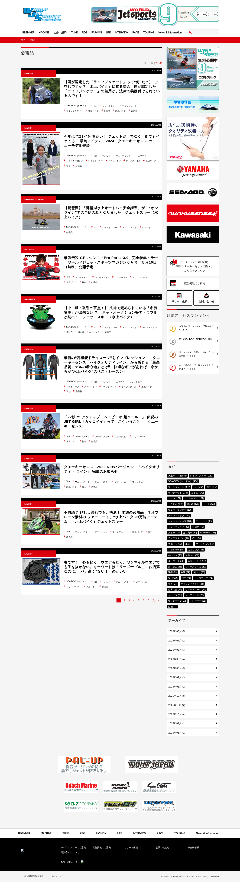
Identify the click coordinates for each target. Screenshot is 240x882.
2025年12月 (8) (177, 695)
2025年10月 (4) (177, 714)
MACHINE (44, 32)
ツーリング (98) (204, 521)
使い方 (69, 332)
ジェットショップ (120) (180, 521)
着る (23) (172, 583)
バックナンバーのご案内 (73, 847)
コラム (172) (197, 492)
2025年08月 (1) (177, 732)
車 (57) (188, 544)
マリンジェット (129, 106)
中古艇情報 (193, 847)
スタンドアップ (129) (179, 515)
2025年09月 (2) (177, 723)
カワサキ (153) (175, 504)
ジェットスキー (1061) (201, 475)
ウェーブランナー (124, 156)
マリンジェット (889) (179, 487)
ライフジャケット (74, 111)
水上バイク (120, 111)
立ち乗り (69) (190, 532)
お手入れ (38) (192, 555)
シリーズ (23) (175, 595)
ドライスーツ (72, 386)
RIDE (84, 32)
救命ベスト (93, 111)
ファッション (114, 161)
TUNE (74, 32)
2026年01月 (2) (177, 686)
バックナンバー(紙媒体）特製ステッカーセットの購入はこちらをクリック (194, 266)
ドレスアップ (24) (203, 578)
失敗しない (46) (196, 549)
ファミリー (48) (176, 549)
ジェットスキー (109, 106)
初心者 (107, 111)
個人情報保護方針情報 (34, 876)
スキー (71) (174, 532)
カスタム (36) (175, 566)
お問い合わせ (206, 301)
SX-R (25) (173, 578)
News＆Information (34, 199)
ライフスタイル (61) (178, 538)
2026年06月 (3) (177, 649)
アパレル (106, 156)
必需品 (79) (198, 527)
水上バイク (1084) (177, 475)
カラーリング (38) (197, 561)
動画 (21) (172, 606)
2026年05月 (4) (177, 659)
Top (95, 106)
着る (68, 165)
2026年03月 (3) (177, 668)
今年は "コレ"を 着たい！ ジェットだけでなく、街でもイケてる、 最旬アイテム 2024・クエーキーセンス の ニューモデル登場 (112, 140)
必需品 (134, 111)
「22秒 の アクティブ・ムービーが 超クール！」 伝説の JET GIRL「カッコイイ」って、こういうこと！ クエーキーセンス (111, 421)
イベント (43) (175, 555)
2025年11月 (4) (176, 705)
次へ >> (156, 600)
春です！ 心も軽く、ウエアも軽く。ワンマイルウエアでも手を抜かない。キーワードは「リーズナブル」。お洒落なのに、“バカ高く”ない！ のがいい (112, 566)
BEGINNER (28, 32)
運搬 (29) (172, 572)
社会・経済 (60, 32)
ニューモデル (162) (194, 498)
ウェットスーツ (82, 277)
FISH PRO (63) (208, 532)
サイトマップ (57, 876)
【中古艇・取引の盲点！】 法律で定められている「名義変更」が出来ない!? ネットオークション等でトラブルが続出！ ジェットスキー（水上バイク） (110, 312)
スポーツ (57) (175, 544)
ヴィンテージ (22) (177, 600)
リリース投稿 (179, 301)
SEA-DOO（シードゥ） (77, 105)
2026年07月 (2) (177, 640)
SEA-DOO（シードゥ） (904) (183, 481)
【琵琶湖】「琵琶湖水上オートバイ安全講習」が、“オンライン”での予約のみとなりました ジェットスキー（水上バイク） (111, 212)
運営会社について (71, 852)
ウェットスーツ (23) (195, 589)
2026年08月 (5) (177, 631)
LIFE (108, 32)
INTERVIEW (121, 32)
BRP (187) (211, 487)
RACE (135, 32)
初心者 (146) (193, 504)
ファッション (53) (205, 544)
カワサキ (142, 156)
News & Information (170, 32)
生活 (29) (185, 572)
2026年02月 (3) (177, 677)
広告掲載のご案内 (194, 283)
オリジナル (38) (176, 561)
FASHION (97, 32)
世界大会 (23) (175, 589)
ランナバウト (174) (178, 492)
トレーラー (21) (198, 600)
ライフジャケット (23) (192, 583)
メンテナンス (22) (194, 595)
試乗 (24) (186, 578)
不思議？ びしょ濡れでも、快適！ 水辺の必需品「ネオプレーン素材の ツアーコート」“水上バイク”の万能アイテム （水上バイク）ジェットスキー (111, 516)
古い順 (158, 63)
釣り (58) (196, 538)
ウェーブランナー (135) (180, 509)
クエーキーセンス (74, 161)
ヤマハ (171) (174, 498)
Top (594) (198, 487)
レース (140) (209, 504)
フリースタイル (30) (195, 566)
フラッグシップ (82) (178, 527)
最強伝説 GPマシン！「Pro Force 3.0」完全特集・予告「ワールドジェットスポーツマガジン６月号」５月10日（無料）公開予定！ (111, 262)
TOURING (148, 32)
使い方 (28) (199, 572)
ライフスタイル (133, 161)
